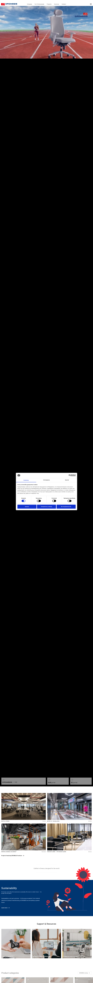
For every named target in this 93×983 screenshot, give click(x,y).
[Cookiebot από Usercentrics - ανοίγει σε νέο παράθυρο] (70, 475)
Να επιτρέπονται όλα (66, 506)
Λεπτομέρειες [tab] (46, 480)
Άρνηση (27, 506)
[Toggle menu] (91, 4)
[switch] (39, 501)
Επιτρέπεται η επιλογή (46, 506)
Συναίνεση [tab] (26, 480)
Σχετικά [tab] (67, 480)
